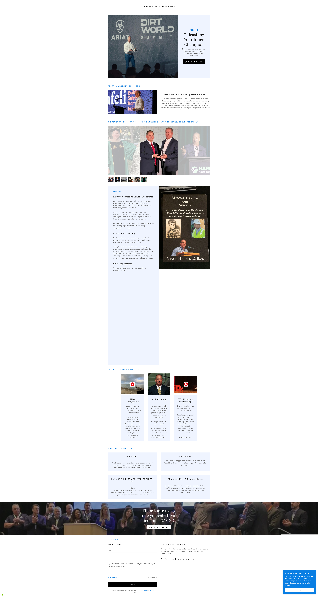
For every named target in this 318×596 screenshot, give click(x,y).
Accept (299, 590)
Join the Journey (194, 62)
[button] (108, 578)
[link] (159, 7)
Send (132, 584)
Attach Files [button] (113, 578)
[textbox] (132, 550)
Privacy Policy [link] (143, 590)
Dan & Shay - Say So (159, 527)
